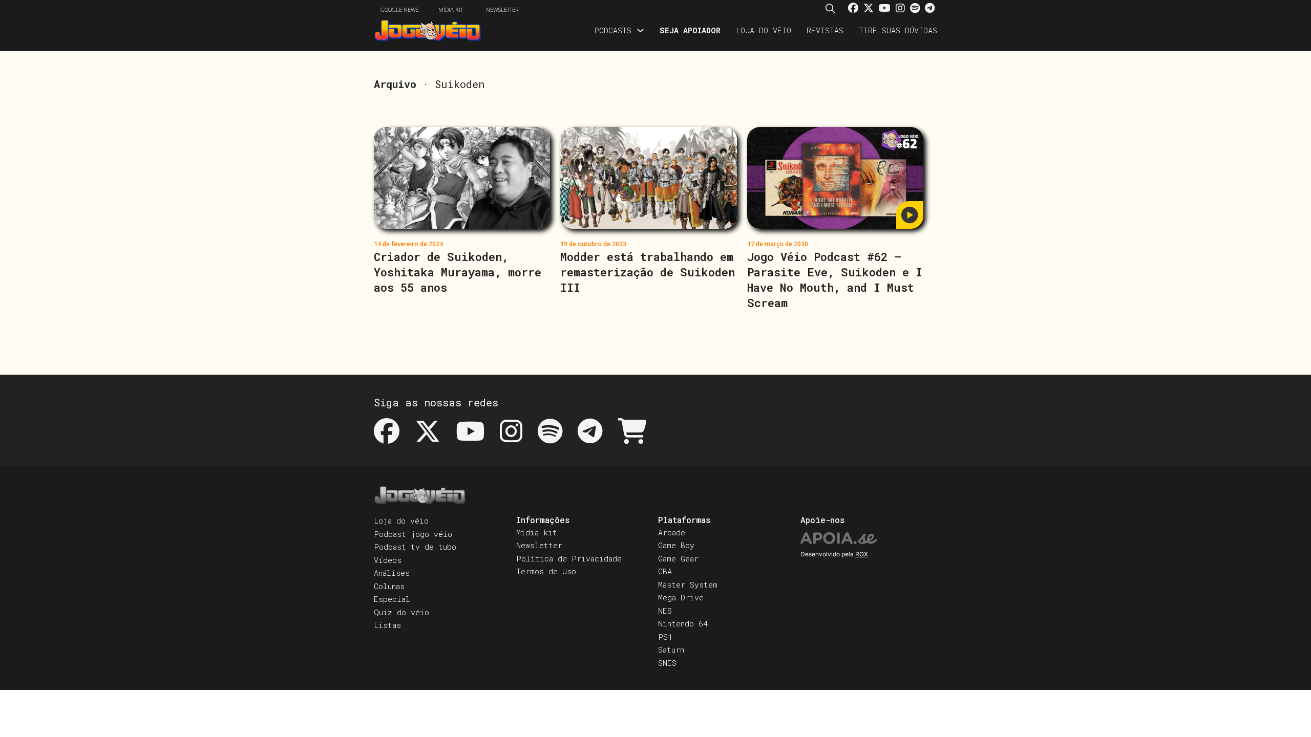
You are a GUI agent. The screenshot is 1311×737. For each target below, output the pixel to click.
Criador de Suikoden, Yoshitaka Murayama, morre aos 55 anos (457, 272)
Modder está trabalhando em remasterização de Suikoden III (647, 272)
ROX (861, 554)
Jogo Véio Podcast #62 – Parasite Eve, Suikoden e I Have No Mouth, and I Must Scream (834, 279)
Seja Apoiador (690, 30)
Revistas (825, 30)
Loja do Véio (763, 30)
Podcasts (612, 30)
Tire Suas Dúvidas (898, 30)
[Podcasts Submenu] (640, 30)
